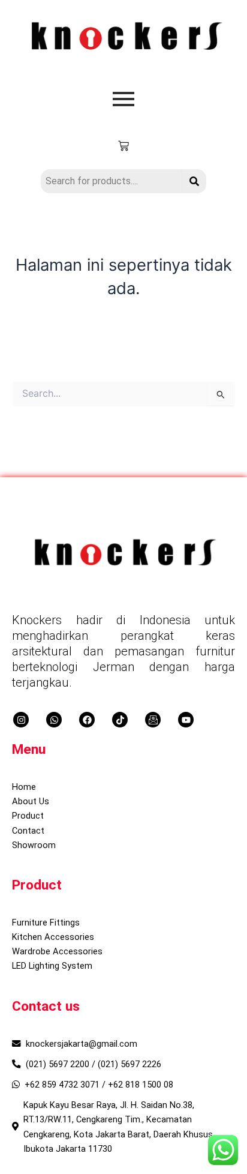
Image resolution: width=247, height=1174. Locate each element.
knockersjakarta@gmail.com (81, 1043)
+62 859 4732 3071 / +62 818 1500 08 (99, 1084)
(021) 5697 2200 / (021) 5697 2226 (93, 1064)
